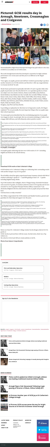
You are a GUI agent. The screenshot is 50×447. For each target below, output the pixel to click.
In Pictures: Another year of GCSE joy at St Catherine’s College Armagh (28, 396)
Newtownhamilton (36, 329)
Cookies (15, 422)
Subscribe (35, 2)
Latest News (5, 420)
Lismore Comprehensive (26, 329)
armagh (7, 329)
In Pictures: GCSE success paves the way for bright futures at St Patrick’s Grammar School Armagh (27, 405)
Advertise (28, 420)
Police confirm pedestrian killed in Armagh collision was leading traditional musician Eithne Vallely (28, 378)
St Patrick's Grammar (21, 330)
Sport (3, 425)
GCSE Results (17, 329)
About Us (16, 424)
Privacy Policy (18, 420)
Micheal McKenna (6, 24)
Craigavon (12, 329)
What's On (4, 427)
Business (4, 422)
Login (44, 2)
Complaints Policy (17, 427)
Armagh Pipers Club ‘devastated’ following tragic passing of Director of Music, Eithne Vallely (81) (27, 387)
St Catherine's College (11, 330)
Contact (28, 422)
